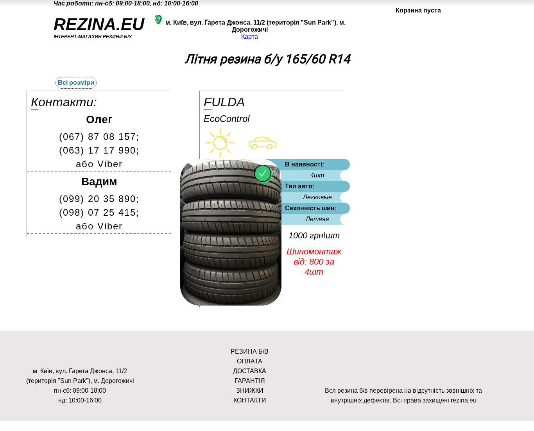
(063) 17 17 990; (99, 150)
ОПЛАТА (249, 361)
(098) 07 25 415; (99, 212)
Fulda (224, 102)
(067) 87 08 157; (99, 136)
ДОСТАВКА (249, 371)
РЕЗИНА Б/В (250, 351)
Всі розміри (76, 82)
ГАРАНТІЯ (250, 380)
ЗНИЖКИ (249, 390)
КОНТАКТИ (249, 400)
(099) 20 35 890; (99, 198)
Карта (249, 36)
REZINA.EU (99, 24)
